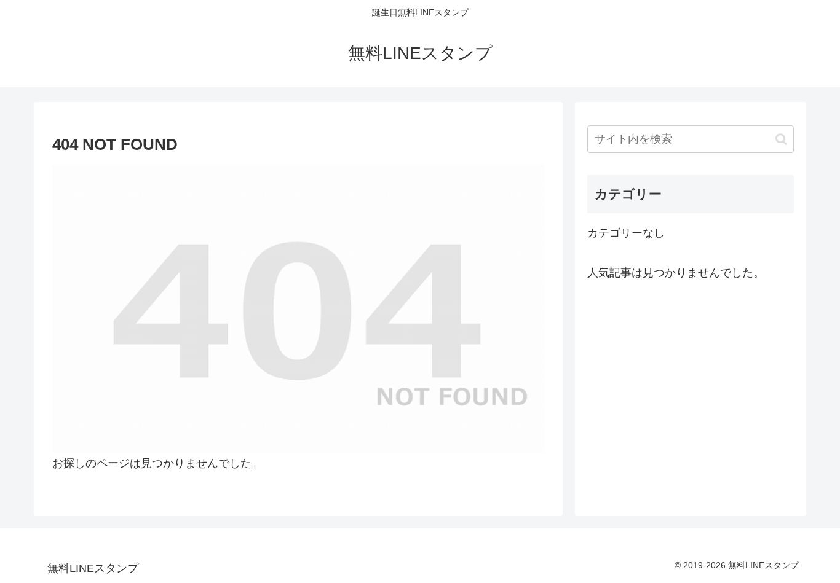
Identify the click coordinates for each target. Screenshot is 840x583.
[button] (781, 139)
